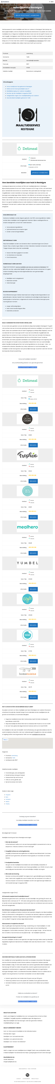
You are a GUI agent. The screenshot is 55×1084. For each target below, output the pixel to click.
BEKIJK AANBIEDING (41, 173)
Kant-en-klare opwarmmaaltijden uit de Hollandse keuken (20, 1031)
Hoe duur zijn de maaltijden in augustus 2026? (19, 93)
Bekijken (33, 409)
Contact (18, 1078)
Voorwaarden (26, 1078)
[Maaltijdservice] (5, 2)
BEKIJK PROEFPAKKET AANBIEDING (27, 15)
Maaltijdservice (23, 1068)
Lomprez (8, 799)
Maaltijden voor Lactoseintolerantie (13, 1036)
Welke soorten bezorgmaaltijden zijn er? (18, 89)
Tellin (13, 758)
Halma (7, 801)
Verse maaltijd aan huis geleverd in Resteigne (19, 86)
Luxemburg (14, 755)
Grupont (8, 795)
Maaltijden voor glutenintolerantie (13, 1039)
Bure (7, 797)
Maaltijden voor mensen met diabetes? (15, 1042)
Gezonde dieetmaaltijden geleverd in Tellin (19, 98)
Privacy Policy (35, 1078)
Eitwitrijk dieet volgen (9, 1034)
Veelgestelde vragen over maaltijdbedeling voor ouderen (23, 95)
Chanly (8, 804)
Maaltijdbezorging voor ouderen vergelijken (19, 91)
